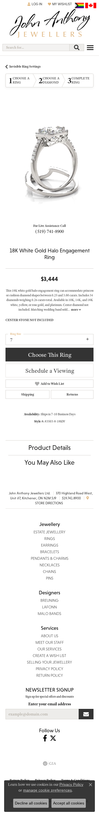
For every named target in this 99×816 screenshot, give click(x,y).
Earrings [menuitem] (49, 545)
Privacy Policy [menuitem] (49, 669)
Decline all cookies (31, 803)
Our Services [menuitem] (49, 649)
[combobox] (36, 47)
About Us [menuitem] (49, 636)
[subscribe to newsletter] (86, 714)
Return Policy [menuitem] (49, 675)
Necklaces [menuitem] (50, 565)
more (75, 309)
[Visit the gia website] (49, 763)
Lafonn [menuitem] (49, 607)
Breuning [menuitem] (49, 600)
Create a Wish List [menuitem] (49, 655)
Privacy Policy (71, 784)
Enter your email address (49, 703)
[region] (50, 160)
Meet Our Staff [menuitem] (49, 642)
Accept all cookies (68, 803)
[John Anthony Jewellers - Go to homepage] (49, 24)
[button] (35, 4)
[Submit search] (76, 47)
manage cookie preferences (47, 790)
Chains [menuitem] (49, 571)
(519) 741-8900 (49, 231)
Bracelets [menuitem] (49, 552)
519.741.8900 (71, 498)
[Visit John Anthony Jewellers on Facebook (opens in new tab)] (45, 738)
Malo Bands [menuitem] (49, 613)
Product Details (49, 447)
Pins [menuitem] (49, 578)
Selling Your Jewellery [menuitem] (49, 662)
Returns (72, 394)
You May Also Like (49, 462)
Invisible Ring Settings (25, 66)
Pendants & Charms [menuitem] (49, 558)
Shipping (27, 394)
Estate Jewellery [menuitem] (49, 532)
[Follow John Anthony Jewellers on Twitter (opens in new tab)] (53, 738)
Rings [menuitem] (49, 538)
